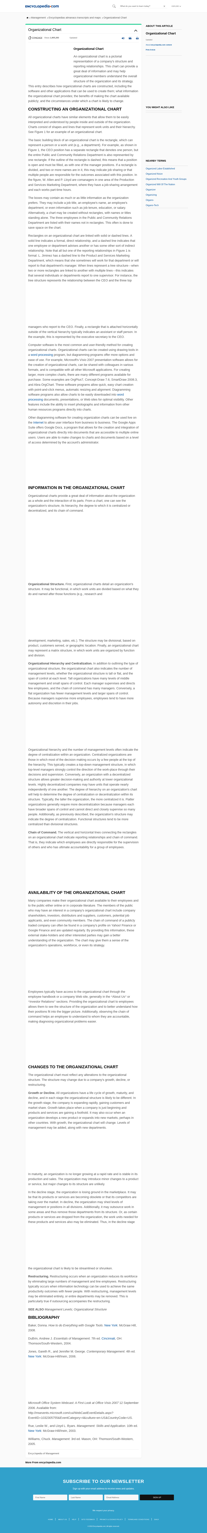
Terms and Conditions (138, 1519)
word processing (42, 355)
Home (50, 1519)
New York (110, 1325)
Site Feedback (88, 1519)
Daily (156, 1519)
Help (74, 1519)
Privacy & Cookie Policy (111, 1519)
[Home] (42, 6)
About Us (62, 1519)
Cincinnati (108, 1338)
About (159, 45)
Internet (38, 422)
